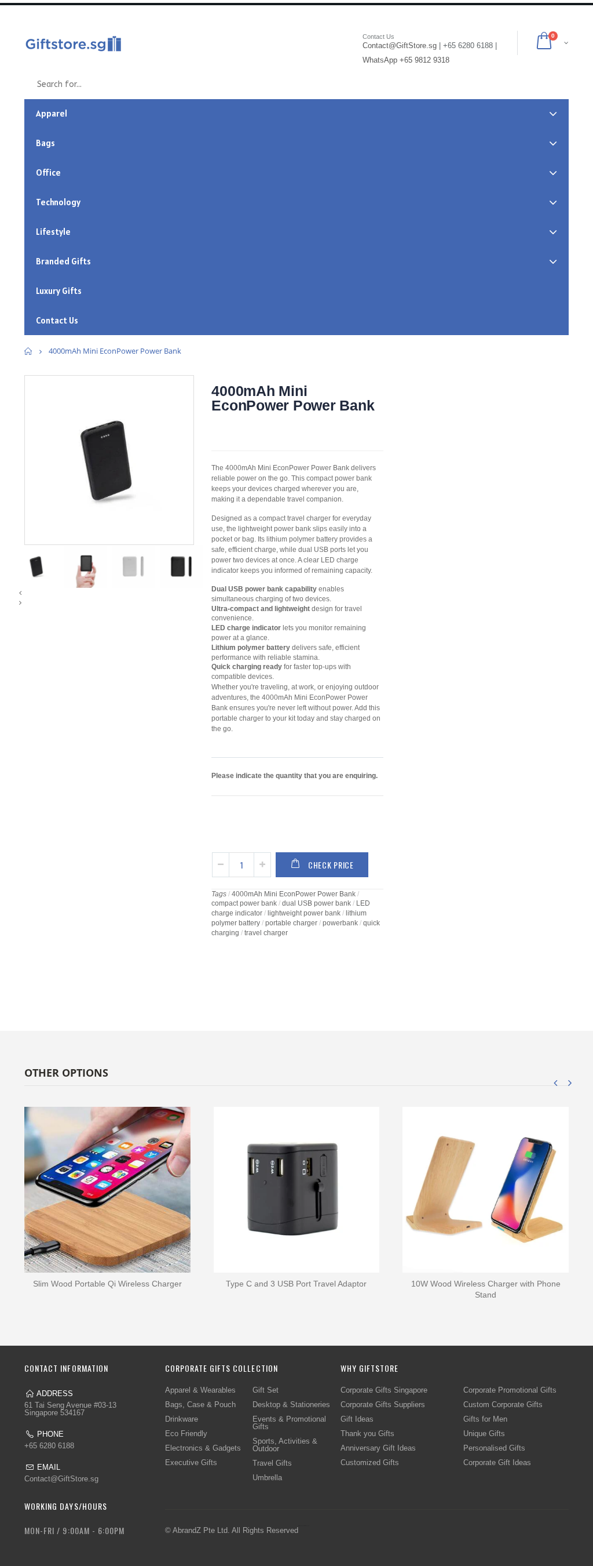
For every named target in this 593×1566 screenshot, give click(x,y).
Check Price (331, 865)
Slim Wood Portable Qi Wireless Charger (107, 1283)
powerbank (340, 923)
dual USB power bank (316, 903)
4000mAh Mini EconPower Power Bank (292, 398)
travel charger (266, 933)
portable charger (291, 923)
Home (28, 351)
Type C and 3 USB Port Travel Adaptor (296, 1283)
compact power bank (244, 903)
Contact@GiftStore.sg (61, 1478)
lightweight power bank (304, 913)
